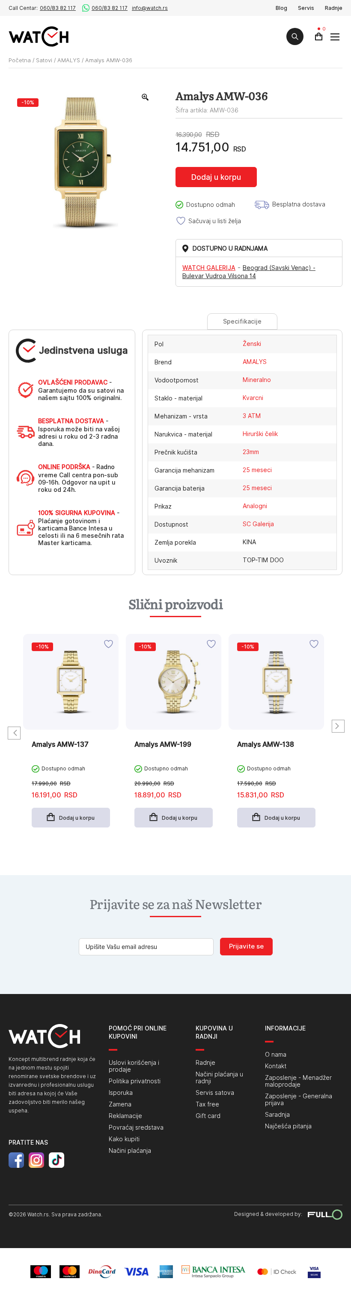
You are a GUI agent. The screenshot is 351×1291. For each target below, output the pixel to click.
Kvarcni (253, 397)
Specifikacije (242, 321)
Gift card (208, 1115)
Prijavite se (246, 946)
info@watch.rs (150, 8)
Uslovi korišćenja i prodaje (134, 1066)
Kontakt (275, 1066)
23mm (251, 452)
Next (338, 726)
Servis (306, 8)
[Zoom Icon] (145, 97)
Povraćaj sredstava (136, 1127)
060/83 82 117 (58, 8)
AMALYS (68, 60)
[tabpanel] (71, 737)
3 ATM (252, 415)
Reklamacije (125, 1115)
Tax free (207, 1104)
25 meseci (257, 470)
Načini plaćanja (130, 1150)
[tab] (242, 321)
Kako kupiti (124, 1139)
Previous (14, 733)
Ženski (252, 343)
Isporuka (121, 1092)
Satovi (44, 60)
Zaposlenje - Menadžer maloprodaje (298, 1081)
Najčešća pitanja (288, 1126)
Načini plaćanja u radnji (219, 1078)
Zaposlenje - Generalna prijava (298, 1099)
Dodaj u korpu (216, 177)
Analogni (255, 506)
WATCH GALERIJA (208, 267)
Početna (20, 60)
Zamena (120, 1104)
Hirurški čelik (260, 433)
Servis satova (215, 1092)
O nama (275, 1054)
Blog (281, 8)
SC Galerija (258, 524)
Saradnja (277, 1114)
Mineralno (257, 379)
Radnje (333, 8)
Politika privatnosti (135, 1081)
